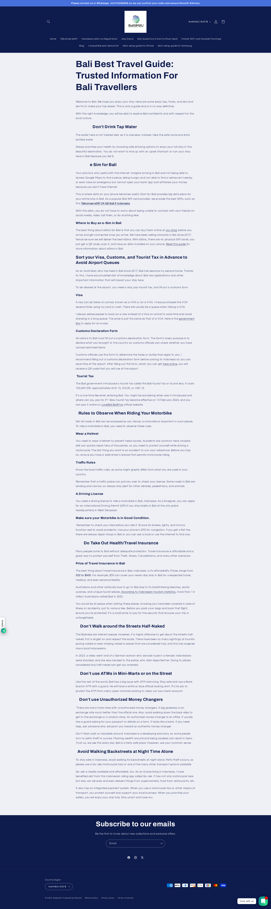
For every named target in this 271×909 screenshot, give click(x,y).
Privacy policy (107, 898)
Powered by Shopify (72, 898)
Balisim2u (57, 898)
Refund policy (91, 898)
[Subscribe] (161, 843)
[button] (48, 21)
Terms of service (125, 898)
